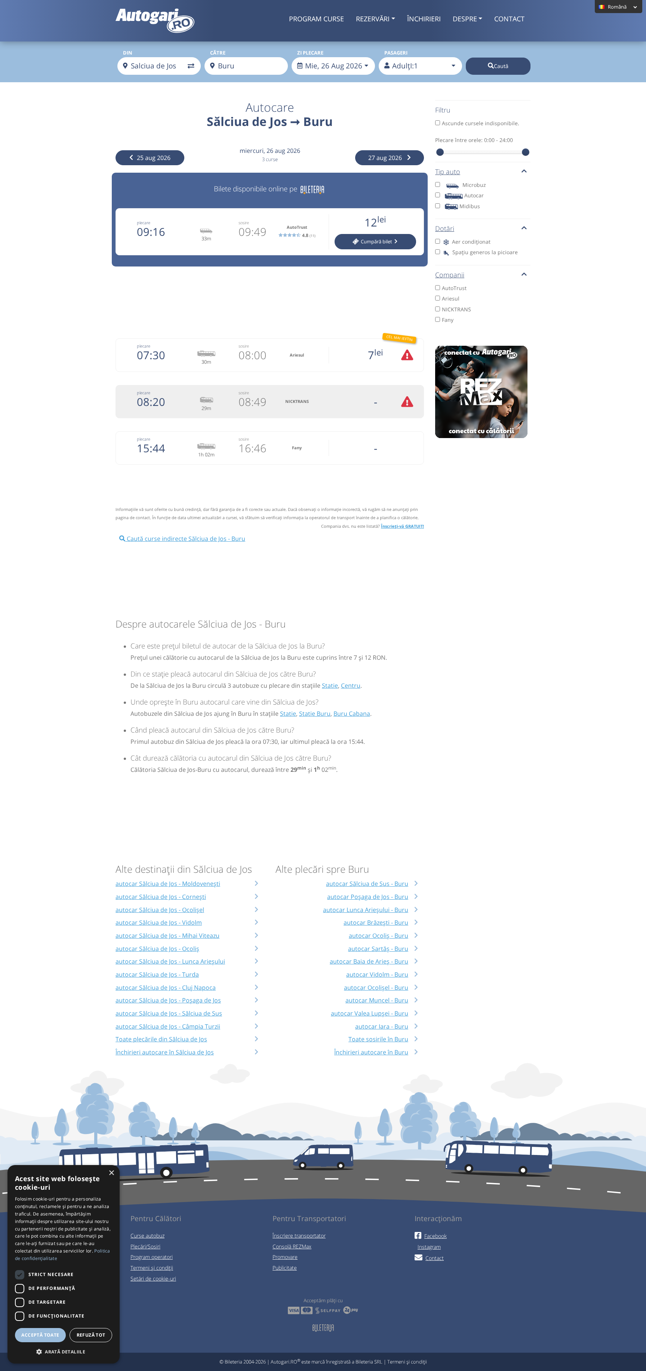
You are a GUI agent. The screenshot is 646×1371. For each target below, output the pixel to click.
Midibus (469, 206)
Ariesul (450, 298)
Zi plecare (310, 52)
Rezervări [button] (373, 18)
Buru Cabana (351, 713)
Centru (350, 685)
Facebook (435, 1235)
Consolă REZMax (292, 1246)
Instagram (429, 1246)
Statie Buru (314, 713)
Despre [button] (465, 18)
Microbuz (474, 184)
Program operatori (151, 1256)
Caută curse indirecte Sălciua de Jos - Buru (185, 538)
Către (217, 52)
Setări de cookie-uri (153, 1278)
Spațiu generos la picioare (484, 252)
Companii (449, 274)
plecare (143, 222)
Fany (447, 319)
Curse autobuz (147, 1235)
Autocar (474, 195)
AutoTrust (454, 288)
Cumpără (376, 241)
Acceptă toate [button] (40, 1335)
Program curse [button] (316, 18)
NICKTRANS (456, 309)
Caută (501, 66)
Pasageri (395, 52)
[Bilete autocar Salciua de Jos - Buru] (312, 189)
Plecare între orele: (474, 140)
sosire (244, 222)
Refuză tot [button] (91, 1335)
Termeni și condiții (151, 1267)
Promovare (285, 1256)
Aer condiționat (470, 241)
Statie (330, 685)
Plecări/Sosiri (145, 1246)
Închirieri (424, 18)
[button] (63, 1351)
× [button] (111, 1173)
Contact (509, 18)
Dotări (444, 228)
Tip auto (447, 171)
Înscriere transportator (299, 1235)
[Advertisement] (270, 301)
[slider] (440, 152)
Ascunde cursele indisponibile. (480, 123)
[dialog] (63, 1264)
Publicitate (285, 1267)
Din (127, 52)
